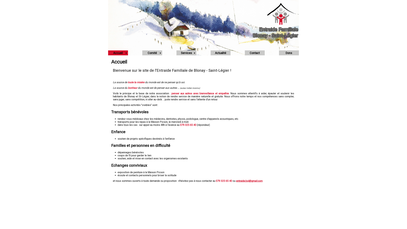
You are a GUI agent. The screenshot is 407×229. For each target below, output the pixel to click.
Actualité (220, 53)
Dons (289, 53)
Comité (152, 53)
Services (186, 53)
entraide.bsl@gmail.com (249, 180)
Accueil (118, 53)
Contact (255, 53)
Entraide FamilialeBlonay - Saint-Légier (275, 32)
